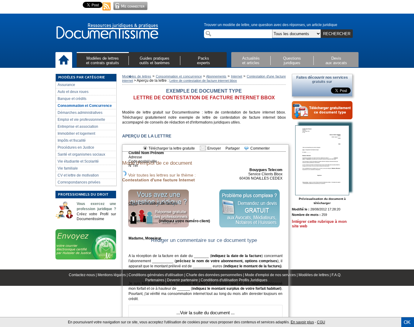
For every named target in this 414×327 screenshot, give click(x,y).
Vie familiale (68, 168)
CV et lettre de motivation (78, 175)
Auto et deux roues (73, 92)
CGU (321, 322)
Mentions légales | (113, 275)
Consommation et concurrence (179, 76)
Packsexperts (203, 60)
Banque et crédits (72, 99)
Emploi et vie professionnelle (81, 119)
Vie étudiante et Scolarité (78, 161)
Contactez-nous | (83, 275)
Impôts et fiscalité (72, 140)
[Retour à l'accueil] (107, 31)
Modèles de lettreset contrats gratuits (102, 60)
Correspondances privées (79, 182)
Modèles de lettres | (315, 275)
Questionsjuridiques (292, 60)
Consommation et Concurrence (85, 106)
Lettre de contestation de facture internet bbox (203, 80)
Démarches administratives (80, 113)
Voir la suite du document (205, 312)
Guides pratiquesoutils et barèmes (154, 60)
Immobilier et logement (76, 133)
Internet (236, 76)
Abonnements (216, 76)
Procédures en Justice (76, 147)
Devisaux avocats (336, 60)
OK (407, 322)
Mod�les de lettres (136, 76)
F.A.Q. (336, 275)
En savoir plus (302, 322)
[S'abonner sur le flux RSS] (106, 11)
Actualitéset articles (251, 60)
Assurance (66, 85)
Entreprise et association (78, 126)
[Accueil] (63, 60)
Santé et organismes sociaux (81, 154)
